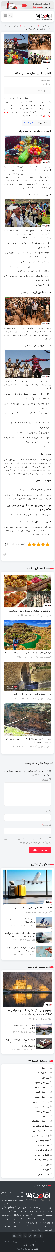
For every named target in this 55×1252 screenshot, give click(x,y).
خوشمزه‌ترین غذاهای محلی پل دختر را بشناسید (30, 611)
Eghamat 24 (33, 1249)
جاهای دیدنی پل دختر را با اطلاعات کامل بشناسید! (29, 694)
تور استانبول (43, 1174)
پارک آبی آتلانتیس (40, 1135)
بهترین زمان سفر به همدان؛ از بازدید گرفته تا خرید (19, 1026)
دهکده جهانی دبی (40, 1160)
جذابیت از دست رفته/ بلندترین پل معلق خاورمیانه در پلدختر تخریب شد (28, 740)
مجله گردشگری (48, 25)
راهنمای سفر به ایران (29, 25)
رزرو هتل (45, 1068)
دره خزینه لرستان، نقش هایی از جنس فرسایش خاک (27, 652)
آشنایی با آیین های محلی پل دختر (38, 28)
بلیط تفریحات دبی (40, 1126)
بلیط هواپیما (43, 1073)
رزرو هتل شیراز (42, 1106)
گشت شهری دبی (41, 1131)
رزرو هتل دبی (42, 1116)
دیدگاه (44, 780)
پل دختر (7, 25)
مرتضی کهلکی (43, 698)
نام (46, 811)
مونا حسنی (45, 80)
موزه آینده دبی (42, 1140)
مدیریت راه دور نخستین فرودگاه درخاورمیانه (20, 920)
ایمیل (45, 825)
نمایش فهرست (29, 122)
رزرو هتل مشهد (42, 1082)
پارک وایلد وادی (42, 1150)
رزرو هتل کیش (42, 1092)
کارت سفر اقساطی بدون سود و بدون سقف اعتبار (27, 908)
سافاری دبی (43, 1145)
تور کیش (44, 1164)
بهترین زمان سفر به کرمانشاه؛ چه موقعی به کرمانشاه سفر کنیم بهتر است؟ (29, 1012)
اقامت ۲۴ (30, 1245)
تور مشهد (44, 1169)
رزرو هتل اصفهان (41, 1102)
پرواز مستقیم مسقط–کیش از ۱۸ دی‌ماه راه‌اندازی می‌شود (20, 949)
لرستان (15, 25)
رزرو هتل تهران (42, 1087)
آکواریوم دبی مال (41, 1155)
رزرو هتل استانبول (40, 1121)
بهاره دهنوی (44, 657)
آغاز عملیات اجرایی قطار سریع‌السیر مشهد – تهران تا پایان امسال (19, 934)
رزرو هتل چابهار (42, 1097)
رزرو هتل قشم (42, 1111)
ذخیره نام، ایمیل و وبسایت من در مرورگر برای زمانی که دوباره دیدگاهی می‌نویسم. (27, 840)
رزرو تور (45, 1077)
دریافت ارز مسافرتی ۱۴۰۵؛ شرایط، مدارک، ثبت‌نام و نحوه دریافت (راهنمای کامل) (20, 1043)
